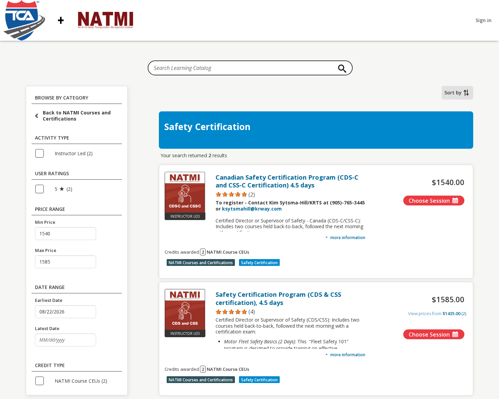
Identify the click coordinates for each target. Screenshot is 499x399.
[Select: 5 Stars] (42, 189)
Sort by (453, 92)
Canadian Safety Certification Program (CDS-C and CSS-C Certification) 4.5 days (287, 181)
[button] (290, 194)
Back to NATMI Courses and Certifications (77, 115)
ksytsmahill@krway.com (252, 208)
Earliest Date (48, 300)
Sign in (484, 20)
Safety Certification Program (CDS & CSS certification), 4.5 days (278, 298)
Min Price (45, 222)
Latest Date (47, 328)
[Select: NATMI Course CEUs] (42, 381)
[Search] (340, 68)
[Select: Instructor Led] (42, 154)
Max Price (45, 250)
